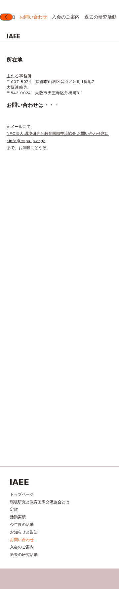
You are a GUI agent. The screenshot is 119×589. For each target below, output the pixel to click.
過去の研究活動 (24, 554)
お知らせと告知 (24, 532)
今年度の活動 (22, 524)
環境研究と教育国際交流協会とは (39, 501)
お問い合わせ (22, 539)
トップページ (22, 494)
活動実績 (18, 516)
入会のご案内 (22, 546)
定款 (14, 509)
